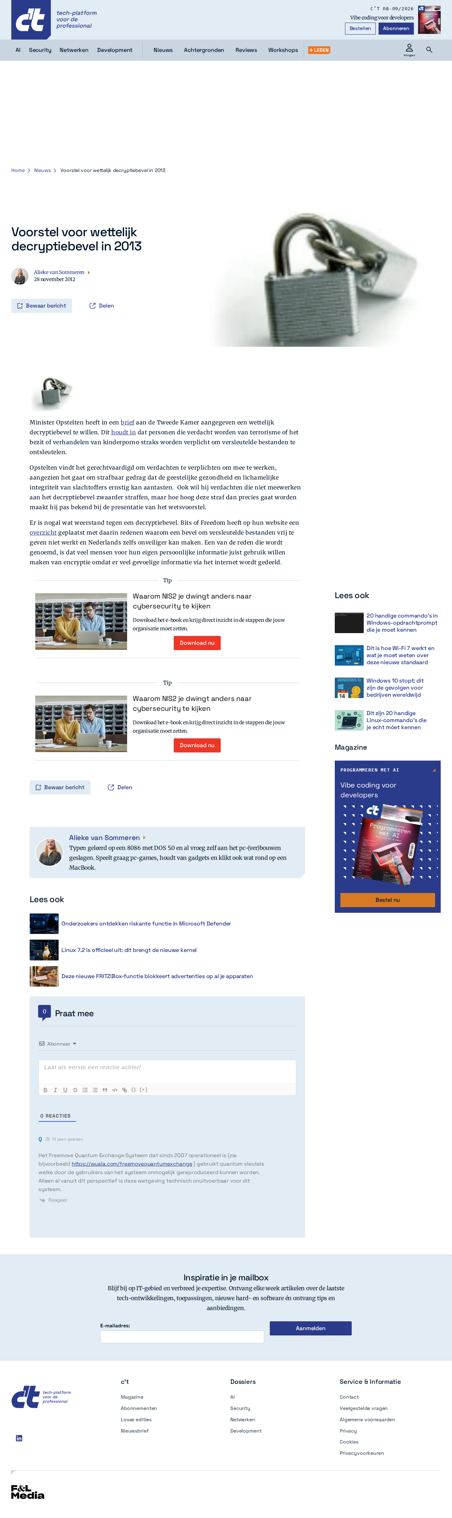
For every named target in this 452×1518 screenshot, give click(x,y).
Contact (349, 1397)
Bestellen (360, 28)
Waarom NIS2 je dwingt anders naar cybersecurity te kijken (192, 601)
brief (128, 422)
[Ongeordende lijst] (95, 1090)
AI (232, 1397)
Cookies (349, 1442)
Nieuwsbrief (134, 1431)
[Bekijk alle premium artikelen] (319, 50)
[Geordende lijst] (85, 1090)
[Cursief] (55, 1090)
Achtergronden (204, 50)
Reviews (246, 50)
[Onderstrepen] (65, 1090)
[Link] (125, 1090)
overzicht (43, 532)
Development (245, 1431)
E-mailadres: (115, 1326)
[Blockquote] (105, 1090)
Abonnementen (139, 1408)
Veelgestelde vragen (364, 1408)
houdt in (123, 432)
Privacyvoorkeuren (362, 1453)
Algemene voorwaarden (367, 1419)
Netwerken (242, 1419)
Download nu (197, 643)
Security (240, 1408)
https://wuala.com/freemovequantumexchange (132, 1163)
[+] (144, 1089)
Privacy (348, 1431)
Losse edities (136, 1419)
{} (133, 1089)
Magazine (132, 1397)
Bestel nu (387, 900)
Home (17, 170)
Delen (106, 305)
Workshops (283, 50)
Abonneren (396, 28)
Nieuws (163, 50)
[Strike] (75, 1090)
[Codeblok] (115, 1090)
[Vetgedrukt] (45, 1090)
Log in (21, 291)
